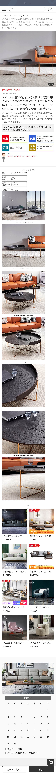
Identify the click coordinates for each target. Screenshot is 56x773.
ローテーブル (18, 15)
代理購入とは (9, 153)
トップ (5, 15)
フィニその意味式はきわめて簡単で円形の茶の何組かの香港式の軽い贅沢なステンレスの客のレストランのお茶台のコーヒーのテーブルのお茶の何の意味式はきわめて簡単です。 (27, 23)
